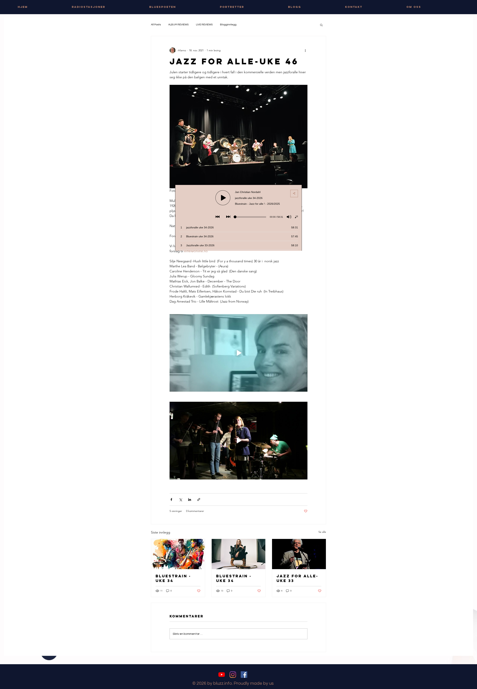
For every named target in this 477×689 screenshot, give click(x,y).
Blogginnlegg (228, 24)
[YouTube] (221, 674)
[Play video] (238, 353)
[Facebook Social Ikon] (244, 674)
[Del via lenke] (198, 499)
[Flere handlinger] (305, 50)
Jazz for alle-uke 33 (297, 578)
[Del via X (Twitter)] (180, 499)
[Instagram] (233, 674)
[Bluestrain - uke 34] (178, 554)
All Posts (156, 24)
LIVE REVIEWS (204, 24)
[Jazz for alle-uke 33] (299, 554)
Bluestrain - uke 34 (173, 578)
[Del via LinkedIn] (189, 499)
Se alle (322, 532)
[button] (321, 24)
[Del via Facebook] (171, 499)
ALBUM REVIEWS (178, 24)
